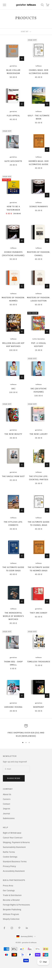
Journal (6, 813)
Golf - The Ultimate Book (39, 117)
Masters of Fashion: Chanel (38, 253)
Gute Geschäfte (13, 161)
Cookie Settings (10, 857)
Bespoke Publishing (12, 909)
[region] (26, 730)
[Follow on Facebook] (4, 928)
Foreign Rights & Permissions (16, 905)
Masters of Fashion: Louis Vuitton (38, 299)
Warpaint (38, 707)
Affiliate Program (11, 914)
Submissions (9, 818)
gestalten (13, 66)
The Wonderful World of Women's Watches (13, 616)
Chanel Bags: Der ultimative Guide (39, 71)
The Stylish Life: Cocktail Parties (38, 478)
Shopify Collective (11, 919)
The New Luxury (39, 434)
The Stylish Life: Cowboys (13, 523)
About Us (7, 794)
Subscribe (14, 778)
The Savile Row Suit (13, 476)
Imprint (6, 809)
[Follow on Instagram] (11, 928)
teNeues (39, 66)
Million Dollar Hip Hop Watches (13, 344)
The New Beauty (13, 434)
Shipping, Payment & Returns (16, 842)
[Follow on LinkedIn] (26, 928)
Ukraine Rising (13, 707)
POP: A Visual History (38, 344)
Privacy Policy (9, 866)
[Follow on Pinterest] (19, 928)
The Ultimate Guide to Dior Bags (13, 569)
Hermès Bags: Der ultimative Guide (39, 162)
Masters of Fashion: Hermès (13, 299)
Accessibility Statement (14, 871)
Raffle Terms (9, 852)
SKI (13, 388)
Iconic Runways (38, 206)
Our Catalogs (9, 890)
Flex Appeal (13, 115)
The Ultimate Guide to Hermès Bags (39, 569)
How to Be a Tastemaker (13, 208)
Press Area (8, 885)
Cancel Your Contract (12, 837)
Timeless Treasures (38, 661)
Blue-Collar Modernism (13, 71)
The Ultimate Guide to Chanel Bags (39, 523)
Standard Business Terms (15, 861)
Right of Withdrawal (12, 833)
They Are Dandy (39, 613)
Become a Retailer (11, 900)
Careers (6, 799)
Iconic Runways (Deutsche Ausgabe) (13, 253)
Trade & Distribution (12, 895)
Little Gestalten (38, 339)
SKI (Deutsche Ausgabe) (39, 390)
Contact (6, 804)
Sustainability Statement (14, 847)
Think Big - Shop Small (13, 663)
